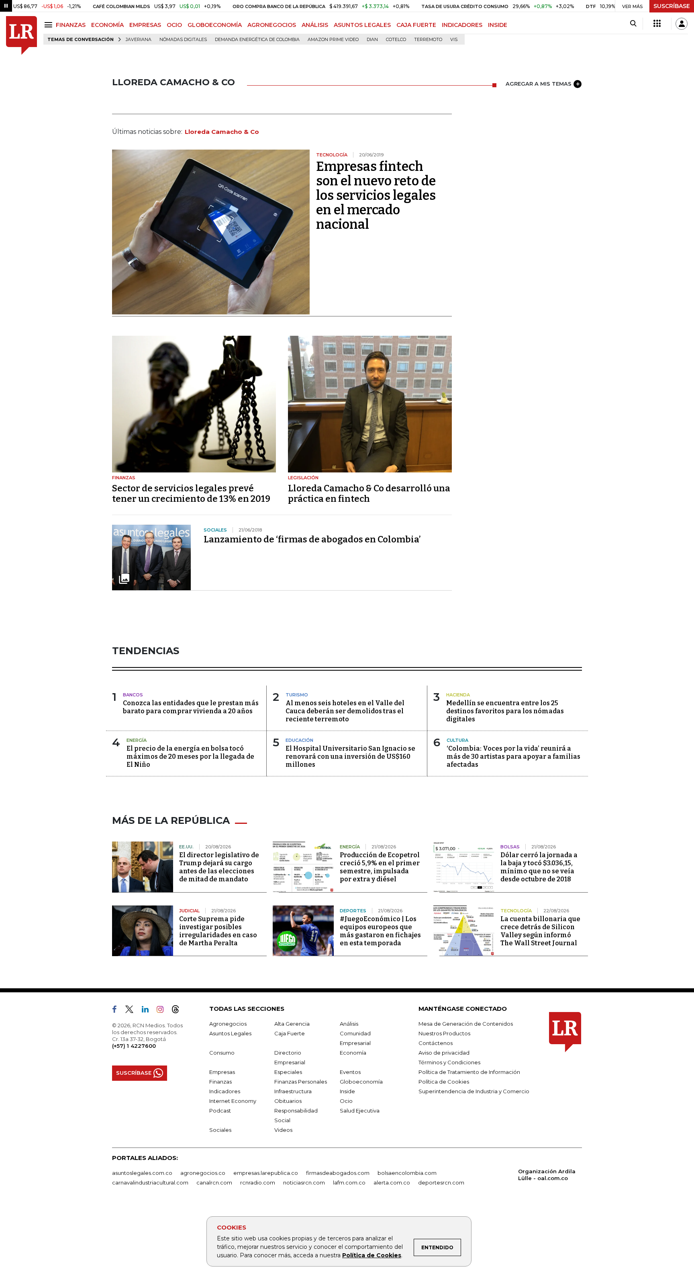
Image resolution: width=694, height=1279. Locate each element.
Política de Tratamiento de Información (469, 1072)
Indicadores (224, 1091)
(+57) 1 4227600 (134, 1046)
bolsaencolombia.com (407, 1173)
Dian (372, 39)
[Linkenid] (148, 1011)
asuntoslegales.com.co (142, 1173)
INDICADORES (462, 25)
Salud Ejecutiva (360, 1110)
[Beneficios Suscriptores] (657, 23)
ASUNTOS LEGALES (362, 25)
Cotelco (396, 39)
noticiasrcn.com (304, 1182)
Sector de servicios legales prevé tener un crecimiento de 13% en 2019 (191, 493)
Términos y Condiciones (449, 1062)
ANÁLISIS (315, 25)
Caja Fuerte (289, 1033)
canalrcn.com (214, 1182)
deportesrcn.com (441, 1182)
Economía (353, 1052)
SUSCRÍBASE (671, 6)
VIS (453, 39)
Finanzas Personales (300, 1081)
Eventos (350, 1072)
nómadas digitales (183, 39)
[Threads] (178, 1011)
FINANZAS (71, 25)
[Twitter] (132, 1011)
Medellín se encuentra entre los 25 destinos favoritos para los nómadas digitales (505, 711)
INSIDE (497, 25)
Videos (283, 1130)
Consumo (222, 1052)
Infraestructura (293, 1091)
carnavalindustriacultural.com (150, 1182)
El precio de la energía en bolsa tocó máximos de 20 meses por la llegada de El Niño (190, 756)
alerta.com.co (392, 1182)
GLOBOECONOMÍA (215, 25)
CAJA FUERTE (416, 25)
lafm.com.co (349, 1182)
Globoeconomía (361, 1081)
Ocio (346, 1101)
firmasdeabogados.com (337, 1173)
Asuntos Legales (230, 1033)
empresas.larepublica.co (265, 1173)
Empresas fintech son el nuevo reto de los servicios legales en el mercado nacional (376, 195)
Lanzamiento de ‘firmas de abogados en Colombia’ (312, 539)
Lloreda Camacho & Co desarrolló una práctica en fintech (369, 493)
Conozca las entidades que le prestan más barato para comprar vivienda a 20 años (191, 707)
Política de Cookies (371, 1255)
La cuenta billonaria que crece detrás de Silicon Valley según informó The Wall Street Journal (540, 931)
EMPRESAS (145, 25)
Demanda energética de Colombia (257, 39)
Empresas (222, 1072)
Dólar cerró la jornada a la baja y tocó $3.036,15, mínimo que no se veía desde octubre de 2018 (539, 867)
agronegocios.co (202, 1173)
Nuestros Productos (444, 1033)
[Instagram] (163, 1011)
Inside (347, 1091)
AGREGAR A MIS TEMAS (539, 83)
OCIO (174, 25)
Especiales (288, 1072)
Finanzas (220, 1081)
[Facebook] (117, 1011)
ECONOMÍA (107, 25)
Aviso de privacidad (443, 1052)
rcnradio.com (257, 1182)
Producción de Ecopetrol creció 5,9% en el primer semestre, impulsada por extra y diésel (380, 867)
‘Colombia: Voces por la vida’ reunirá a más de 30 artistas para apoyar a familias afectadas (513, 756)
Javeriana (138, 39)
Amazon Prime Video (333, 39)
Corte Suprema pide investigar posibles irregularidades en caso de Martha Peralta (218, 931)
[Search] (633, 24)
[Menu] (49, 24)
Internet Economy (232, 1101)
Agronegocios (228, 1023)
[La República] (21, 35)
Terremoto (428, 39)
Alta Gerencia (292, 1023)
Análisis (349, 1023)
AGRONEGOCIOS (271, 25)
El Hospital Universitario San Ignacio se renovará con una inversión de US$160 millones (350, 756)
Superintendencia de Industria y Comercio (473, 1091)
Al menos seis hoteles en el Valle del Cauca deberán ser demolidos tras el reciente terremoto (345, 711)
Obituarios (288, 1101)
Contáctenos (435, 1043)
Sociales (220, 1130)
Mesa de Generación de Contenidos (465, 1023)
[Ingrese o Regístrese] (682, 24)
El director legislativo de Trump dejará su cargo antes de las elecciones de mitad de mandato (219, 867)
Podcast (220, 1110)
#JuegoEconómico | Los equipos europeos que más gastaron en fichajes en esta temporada (380, 931)
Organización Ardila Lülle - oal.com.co (547, 1174)
